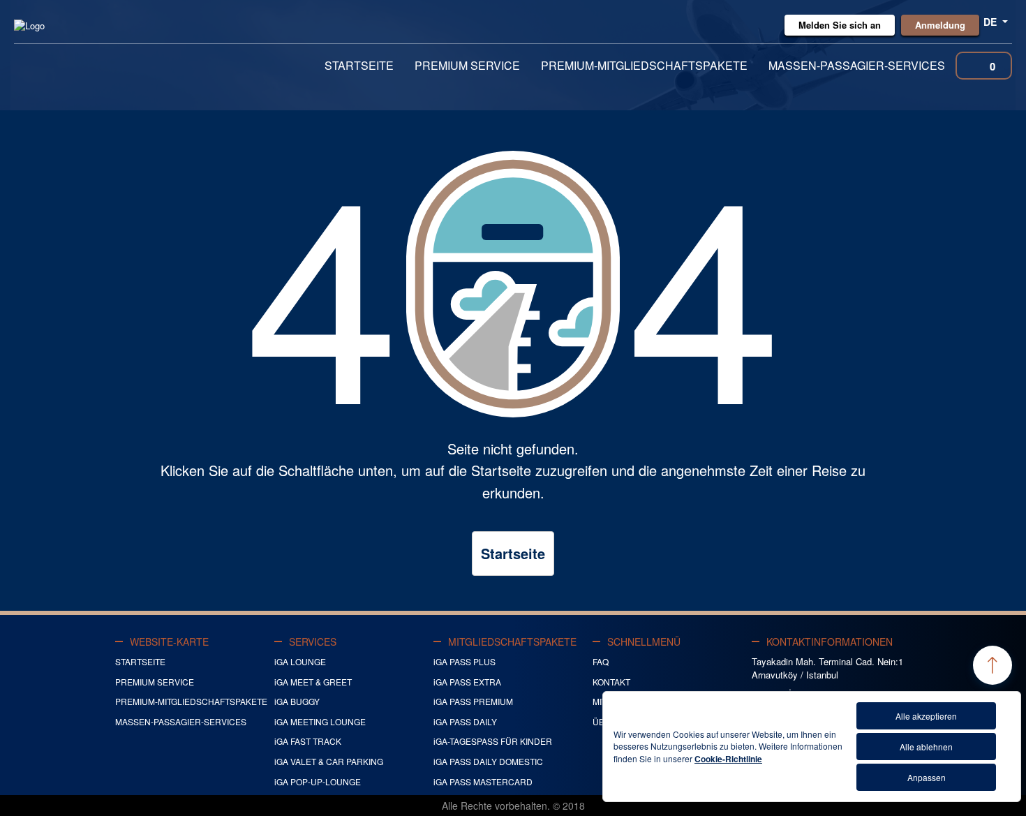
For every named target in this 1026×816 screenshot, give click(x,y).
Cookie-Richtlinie (728, 758)
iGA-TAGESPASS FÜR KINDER (492, 741)
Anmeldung (940, 24)
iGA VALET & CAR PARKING (328, 761)
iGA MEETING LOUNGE (320, 721)
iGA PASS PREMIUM (473, 701)
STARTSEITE (359, 65)
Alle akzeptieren (926, 716)
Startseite (513, 553)
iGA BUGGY (297, 701)
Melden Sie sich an (839, 24)
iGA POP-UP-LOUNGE (317, 781)
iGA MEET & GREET (313, 682)
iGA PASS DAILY (465, 721)
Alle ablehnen (926, 746)
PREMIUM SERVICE (467, 65)
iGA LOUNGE (300, 661)
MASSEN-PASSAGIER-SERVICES (856, 65)
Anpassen (926, 777)
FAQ (601, 661)
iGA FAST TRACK (307, 741)
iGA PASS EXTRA (467, 682)
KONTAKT (611, 682)
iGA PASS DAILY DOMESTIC (488, 761)
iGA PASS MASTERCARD (483, 781)
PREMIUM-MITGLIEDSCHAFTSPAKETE (644, 65)
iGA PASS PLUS (464, 661)
